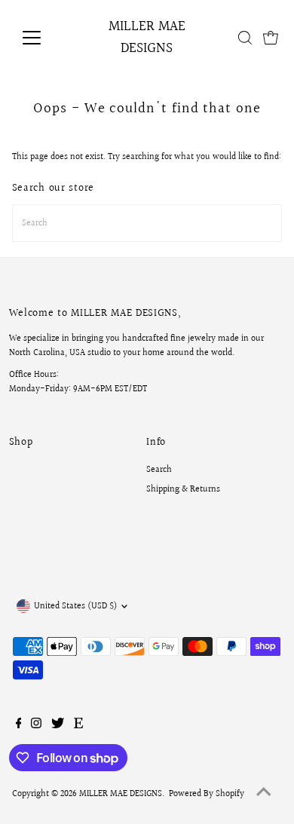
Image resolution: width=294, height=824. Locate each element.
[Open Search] (245, 37)
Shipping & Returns (183, 489)
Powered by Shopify (206, 794)
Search (159, 470)
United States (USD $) (75, 606)
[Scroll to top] (264, 794)
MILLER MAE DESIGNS (147, 38)
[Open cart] (270, 38)
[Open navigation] (43, 38)
